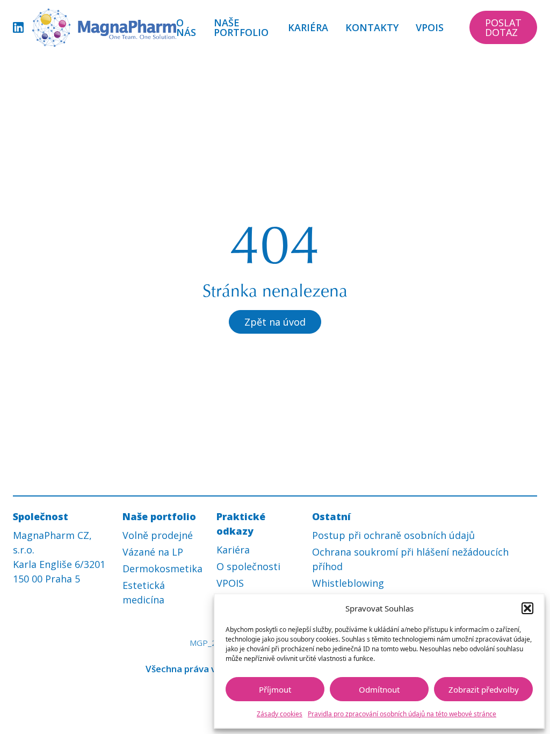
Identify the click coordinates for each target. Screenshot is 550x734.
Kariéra (308, 27)
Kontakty (372, 27)
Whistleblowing (348, 583)
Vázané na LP (152, 551)
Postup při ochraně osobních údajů (393, 535)
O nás (186, 27)
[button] (527, 608)
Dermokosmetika (162, 568)
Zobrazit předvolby (483, 689)
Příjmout (275, 689)
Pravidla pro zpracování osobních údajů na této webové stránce (402, 713)
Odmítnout (379, 689)
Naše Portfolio (241, 27)
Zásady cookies (279, 713)
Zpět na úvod (275, 321)
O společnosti (248, 566)
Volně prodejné (157, 535)
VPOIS (430, 27)
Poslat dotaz (503, 27)
